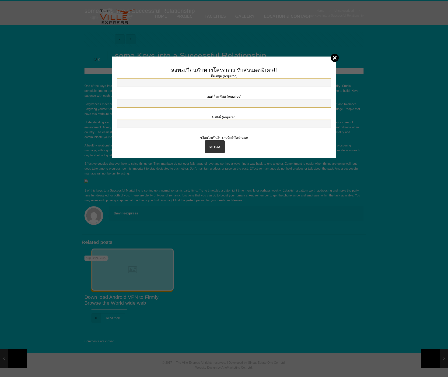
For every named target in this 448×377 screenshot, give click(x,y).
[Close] (335, 58)
